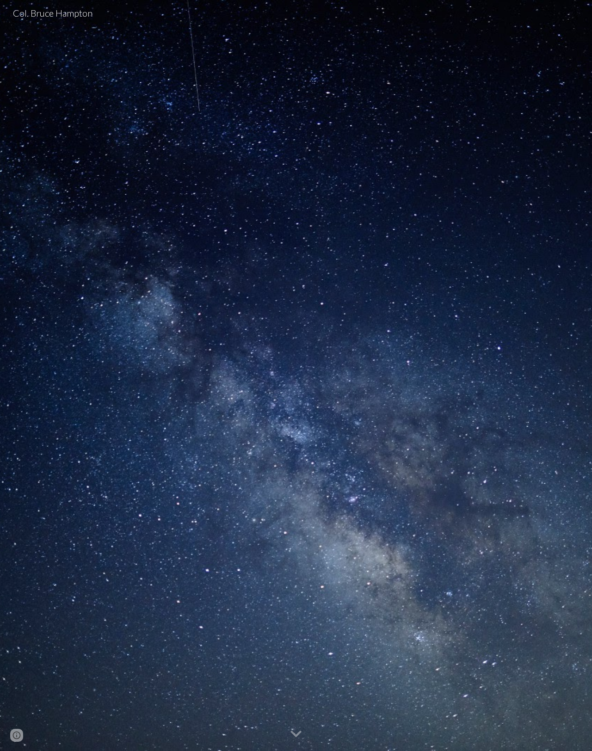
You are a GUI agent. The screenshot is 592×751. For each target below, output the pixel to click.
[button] (296, 734)
